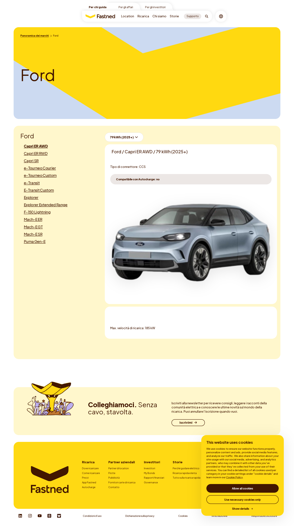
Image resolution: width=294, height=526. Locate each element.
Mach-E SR (33, 234)
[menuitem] (127, 16)
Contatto (113, 487)
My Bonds (149, 473)
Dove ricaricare (90, 468)
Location (127, 16)
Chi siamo (159, 16)
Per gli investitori (155, 7)
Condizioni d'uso (92, 515)
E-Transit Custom (39, 190)
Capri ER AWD (36, 146)
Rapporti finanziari (154, 477)
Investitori (152, 462)
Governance (151, 482)
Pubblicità (114, 477)
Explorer (31, 197)
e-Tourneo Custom (40, 175)
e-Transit (32, 182)
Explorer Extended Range (46, 204)
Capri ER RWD (35, 153)
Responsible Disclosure (264, 515)
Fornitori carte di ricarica (121, 482)
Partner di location (118, 468)
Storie (174, 16)
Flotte (111, 473)
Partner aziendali (121, 462)
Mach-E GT (33, 226)
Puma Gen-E (34, 241)
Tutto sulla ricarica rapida (186, 477)
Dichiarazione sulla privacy (139, 515)
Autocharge (88, 487)
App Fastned (89, 482)
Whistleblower (219, 515)
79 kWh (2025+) (122, 137)
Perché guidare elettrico (186, 468)
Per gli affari (125, 7)
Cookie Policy (234, 477)
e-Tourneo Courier (40, 168)
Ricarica (143, 16)
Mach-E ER (33, 219)
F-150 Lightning (37, 212)
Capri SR (31, 160)
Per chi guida (98, 7)
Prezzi (85, 477)
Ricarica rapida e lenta (185, 473)
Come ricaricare (91, 473)
